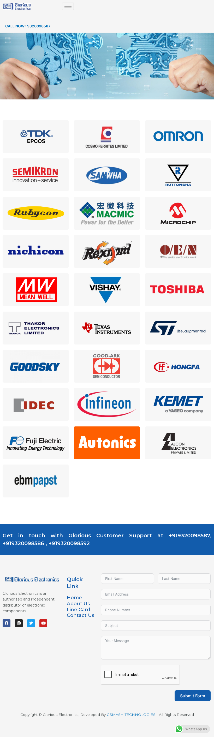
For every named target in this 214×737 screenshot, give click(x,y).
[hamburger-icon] (68, 6)
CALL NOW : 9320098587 (27, 26)
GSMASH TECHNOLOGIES (131, 714)
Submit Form (192, 695)
